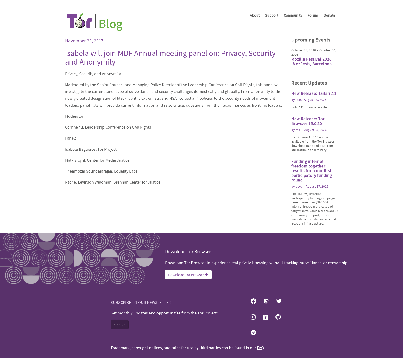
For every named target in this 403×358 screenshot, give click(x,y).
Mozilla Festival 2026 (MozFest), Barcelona (311, 61)
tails (299, 100)
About (255, 15)
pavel (300, 186)
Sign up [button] (119, 324)
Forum (313, 15)
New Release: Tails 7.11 (313, 93)
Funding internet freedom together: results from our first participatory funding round (311, 171)
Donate (329, 15)
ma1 (299, 130)
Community (293, 15)
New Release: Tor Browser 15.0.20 (308, 121)
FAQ (260, 347)
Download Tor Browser (186, 274)
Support (271, 15)
